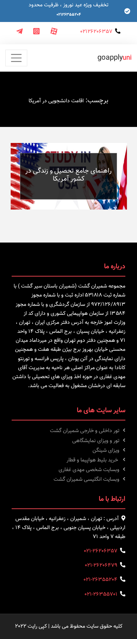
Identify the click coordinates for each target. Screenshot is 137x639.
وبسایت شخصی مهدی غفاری (89, 470)
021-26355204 (100, 580)
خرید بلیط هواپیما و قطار (93, 460)
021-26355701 (100, 594)
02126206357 (96, 32)
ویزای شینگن (105, 450)
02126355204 (69, 15)
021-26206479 (101, 565)
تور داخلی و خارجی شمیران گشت (84, 431)
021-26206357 (100, 551)
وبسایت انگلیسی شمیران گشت (86, 479)
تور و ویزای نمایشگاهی (95, 441)
